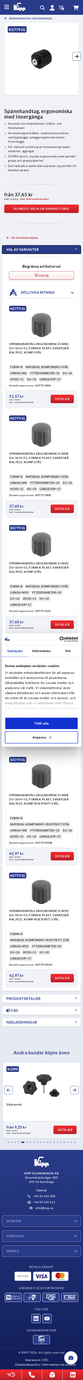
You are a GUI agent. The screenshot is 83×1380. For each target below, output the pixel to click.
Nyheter (14, 1221)
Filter (44, 275)
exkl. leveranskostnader (34, 199)
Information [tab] (41, 651)
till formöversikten (24, 237)
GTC (46, 1359)
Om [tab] (68, 651)
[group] (41, 1100)
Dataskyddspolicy (27, 1364)
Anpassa (39, 737)
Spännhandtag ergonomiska (30, 18)
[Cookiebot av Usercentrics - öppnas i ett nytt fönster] (59, 639)
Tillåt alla (41, 723)
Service (13, 1251)
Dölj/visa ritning (37, 292)
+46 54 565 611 (43, 1202)
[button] (76, 56)
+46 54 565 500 (43, 1196)
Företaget (15, 1236)
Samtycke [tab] (15, 651)
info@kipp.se (43, 1208)
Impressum (32, 1359)
